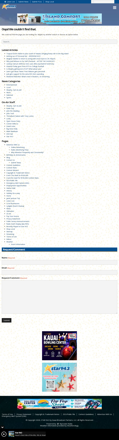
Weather (9, 242)
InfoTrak (9, 134)
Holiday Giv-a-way (13, 193)
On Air (8, 214)
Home (8, 196)
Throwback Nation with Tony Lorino (20, 116)
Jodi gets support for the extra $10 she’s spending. (25, 74)
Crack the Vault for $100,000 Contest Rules (22, 178)
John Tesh (10, 113)
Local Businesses (12, 203)
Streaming (10, 234)
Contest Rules (11, 168)
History (9, 191)
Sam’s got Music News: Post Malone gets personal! (25, 71)
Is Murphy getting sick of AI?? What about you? (23, 69)
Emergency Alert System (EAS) (17, 183)
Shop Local (49, 2)
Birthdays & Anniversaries (16, 155)
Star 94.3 (9, 136)
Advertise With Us (13, 145)
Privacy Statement (13, 219)
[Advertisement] (59, 18)
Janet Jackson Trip (13, 198)
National (9, 95)
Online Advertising (18, 147)
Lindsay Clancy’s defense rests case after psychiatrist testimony (30, 64)
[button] (114, 8)
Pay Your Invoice (12, 216)
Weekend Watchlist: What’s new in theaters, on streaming (28, 76)
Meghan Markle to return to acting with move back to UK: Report (30, 59)
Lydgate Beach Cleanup (15, 206)
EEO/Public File (12, 180)
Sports (8, 97)
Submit (6, 320)
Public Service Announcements (17, 221)
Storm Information (18, 244)
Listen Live (10, 2)
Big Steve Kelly (11, 129)
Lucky (8, 118)
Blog (8, 157)
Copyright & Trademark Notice (18, 173)
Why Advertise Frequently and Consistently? (27, 152)
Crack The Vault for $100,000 (17, 175)
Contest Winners (12, 170)
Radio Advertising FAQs (20, 150)
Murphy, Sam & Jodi (13, 90)
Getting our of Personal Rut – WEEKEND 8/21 (23, 56)
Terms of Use (11, 237)
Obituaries (10, 211)
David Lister (10, 126)
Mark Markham (12, 131)
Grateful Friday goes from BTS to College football (25, 66)
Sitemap (9, 231)
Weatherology (73, 425)
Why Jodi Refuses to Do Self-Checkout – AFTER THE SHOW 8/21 (30, 61)
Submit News (23, 2)
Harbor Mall (10, 188)
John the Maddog (12, 111)
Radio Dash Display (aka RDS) (17, 224)
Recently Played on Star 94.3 (17, 226)
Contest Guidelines (13, 165)
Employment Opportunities (16, 185)
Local (8, 87)
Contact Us (10, 160)
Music (8, 92)
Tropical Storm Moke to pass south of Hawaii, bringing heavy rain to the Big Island (37, 53)
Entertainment (11, 85)
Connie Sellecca (12, 124)
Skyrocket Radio (65, 424)
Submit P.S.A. (37, 2)
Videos (8, 239)
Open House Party (13, 121)
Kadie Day (10, 108)
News (8, 208)
